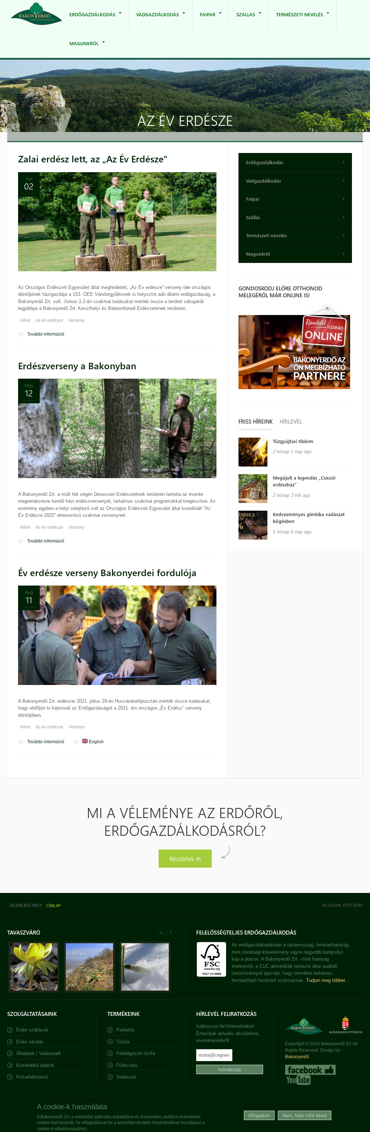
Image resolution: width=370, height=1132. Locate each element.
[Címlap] (36, 14)
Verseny (76, 320)
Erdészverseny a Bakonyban (77, 365)
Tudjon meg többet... (327, 980)
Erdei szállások (32, 1030)
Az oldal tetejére (342, 905)
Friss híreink (255, 421)
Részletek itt (185, 858)
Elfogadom (259, 1115)
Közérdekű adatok (35, 1065)
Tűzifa (122, 1041)
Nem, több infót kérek (305, 1115)
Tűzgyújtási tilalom (293, 441)
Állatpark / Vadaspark (38, 1053)
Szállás (242, 20)
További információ (45, 334)
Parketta (125, 1030)
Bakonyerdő (297, 1056)
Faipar (204, 20)
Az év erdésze (49, 320)
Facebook (310, 1070)
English (96, 741)
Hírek (25, 320)
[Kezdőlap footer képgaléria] (33, 990)
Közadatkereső (32, 1077)
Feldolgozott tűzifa (135, 1053)
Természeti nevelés (296, 20)
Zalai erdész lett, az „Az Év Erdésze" (92, 158)
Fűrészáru (126, 1065)
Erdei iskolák (29, 1041)
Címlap (53, 905)
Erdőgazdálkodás (88, 20)
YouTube (298, 1080)
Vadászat (126, 1077)
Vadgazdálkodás (154, 20)
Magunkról (80, 49)
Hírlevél (291, 421)
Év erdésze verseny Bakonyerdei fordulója (107, 572)
